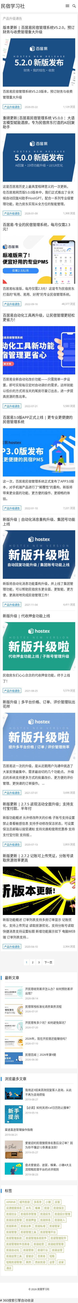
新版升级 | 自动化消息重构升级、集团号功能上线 (39, 521)
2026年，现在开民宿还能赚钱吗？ (46, 1038)
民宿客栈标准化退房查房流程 (43, 1006)
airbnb (10, 1202)
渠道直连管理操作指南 (19, 1130)
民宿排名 (45, 1220)
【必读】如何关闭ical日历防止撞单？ (48, 1107)
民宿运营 (57, 1250)
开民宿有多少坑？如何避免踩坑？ (46, 1022)
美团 (28, 1262)
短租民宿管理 (14, 1262)
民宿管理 (11, 1232)
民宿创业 (11, 1214)
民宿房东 (45, 1214)
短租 (52, 1256)
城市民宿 (24, 1202)
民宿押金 (31, 1220)
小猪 (48, 1202)
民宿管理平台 (48, 1232)
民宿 (46, 1208)
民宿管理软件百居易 (18, 1244)
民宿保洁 (58, 1208)
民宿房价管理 (62, 1214)
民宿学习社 (13, 6)
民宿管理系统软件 (36, 1238)
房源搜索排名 (14, 1208)
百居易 (41, 1256)
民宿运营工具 (14, 1256)
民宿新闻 (11, 1226)
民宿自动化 (12, 1250)
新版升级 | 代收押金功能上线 (26, 615)
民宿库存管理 (28, 1214)
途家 (61, 1262)
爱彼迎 (30, 1256)
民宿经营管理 (56, 1244)
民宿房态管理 (14, 1220)
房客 (57, 1202)
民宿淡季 (26, 1226)
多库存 (38, 1202)
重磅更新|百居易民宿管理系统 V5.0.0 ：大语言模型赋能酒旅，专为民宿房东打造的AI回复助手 (39, 122)
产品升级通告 (12, 107)
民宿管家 (54, 1226)
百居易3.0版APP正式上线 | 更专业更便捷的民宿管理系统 (38, 419)
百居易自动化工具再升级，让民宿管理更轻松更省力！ (39, 317)
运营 (52, 1262)
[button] (67, 7)
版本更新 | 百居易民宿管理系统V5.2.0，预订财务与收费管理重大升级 (39, 29)
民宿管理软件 (58, 1238)
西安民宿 (40, 1262)
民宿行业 (43, 1250)
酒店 (8, 1268)
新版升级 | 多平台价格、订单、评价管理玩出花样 (39, 704)
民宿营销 (28, 1250)
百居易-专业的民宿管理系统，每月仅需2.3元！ (36, 227)
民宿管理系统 (14, 1238)
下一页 (48, 962)
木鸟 (28, 1208)
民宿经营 (39, 1244)
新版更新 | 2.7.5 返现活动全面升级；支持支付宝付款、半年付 (38, 806)
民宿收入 (60, 1220)
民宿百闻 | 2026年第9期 (40, 1055)
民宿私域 (40, 1226)
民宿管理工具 (28, 1232)
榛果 (37, 1208)
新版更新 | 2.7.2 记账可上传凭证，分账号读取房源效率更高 (38, 858)
